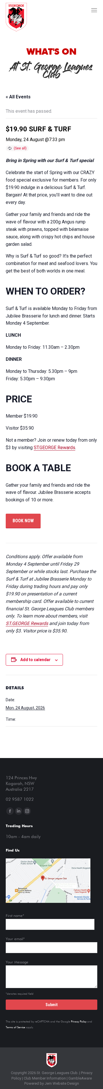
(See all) (20, 148)
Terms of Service (15, 1027)
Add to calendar (35, 659)
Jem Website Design (62, 1083)
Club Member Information (44, 1078)
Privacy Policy (78, 1021)
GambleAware (80, 1078)
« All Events (18, 97)
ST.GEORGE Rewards (54, 447)
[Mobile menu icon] (94, 10)
